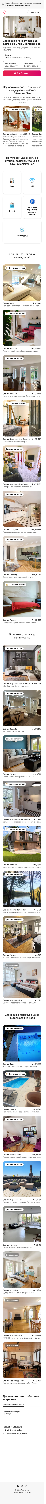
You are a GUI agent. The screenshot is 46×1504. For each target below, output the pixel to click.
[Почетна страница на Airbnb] (4, 12)
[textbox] (12, 66)
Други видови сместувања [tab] (13, 1404)
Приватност (18, 1492)
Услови (28, 1492)
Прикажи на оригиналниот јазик (17, 5)
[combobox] (22, 57)
